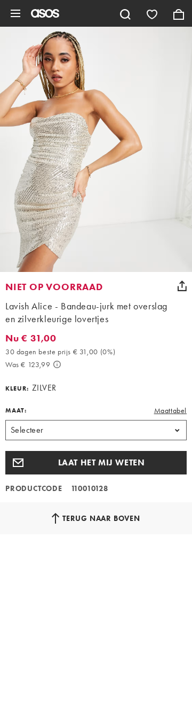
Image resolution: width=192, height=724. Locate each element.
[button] (96, 462)
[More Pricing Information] (57, 364)
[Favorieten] (152, 13)
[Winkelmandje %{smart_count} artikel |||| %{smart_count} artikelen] (178, 13)
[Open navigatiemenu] (15, 13)
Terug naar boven (101, 518)
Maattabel (170, 410)
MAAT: (16, 410)
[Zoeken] (125, 13)
